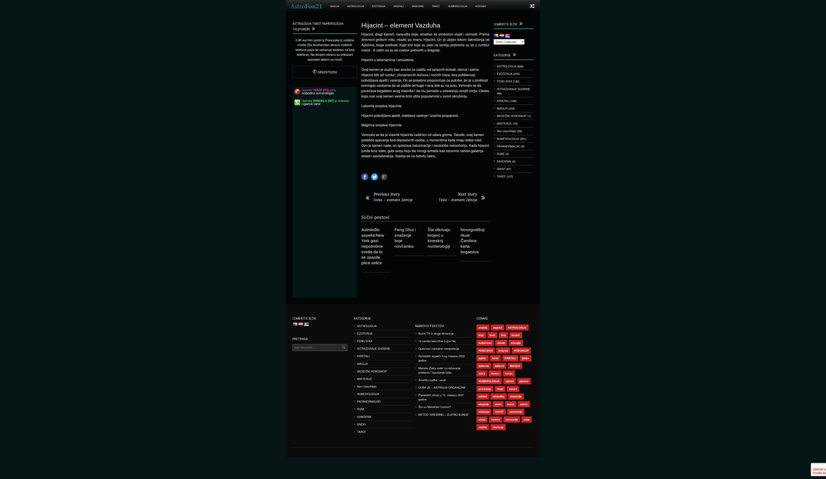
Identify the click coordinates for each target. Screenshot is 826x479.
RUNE (501, 154)
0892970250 (325, 72)
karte (495, 358)
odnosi (509, 381)
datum (501, 343)
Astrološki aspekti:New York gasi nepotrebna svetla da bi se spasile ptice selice (372, 246)
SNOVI (501, 169)
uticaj (482, 419)
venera (495, 419)
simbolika (498, 396)
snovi (498, 404)
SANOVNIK (418, 6)
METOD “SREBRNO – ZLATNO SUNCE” (443, 415)
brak (492, 335)
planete (524, 381)
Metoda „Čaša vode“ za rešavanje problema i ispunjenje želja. (439, 370)
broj (503, 335)
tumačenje (515, 412)
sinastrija (516, 396)
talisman (484, 412)
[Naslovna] (306, 6)
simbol (483, 396)
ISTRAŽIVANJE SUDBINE (513, 89)
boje (481, 335)
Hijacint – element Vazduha (400, 25)
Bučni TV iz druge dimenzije (435, 333)
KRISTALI (398, 6)
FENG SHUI (504, 81)
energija (516, 343)
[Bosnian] (496, 36)
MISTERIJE (504, 123)
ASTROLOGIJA (355, 6)
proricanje (485, 389)
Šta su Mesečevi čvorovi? (434, 407)
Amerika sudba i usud (431, 380)
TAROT (436, 6)
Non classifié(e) (506, 131)
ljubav (525, 358)
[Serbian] (507, 36)
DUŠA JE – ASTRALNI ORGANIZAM (441, 387)
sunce (524, 404)
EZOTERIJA (378, 6)
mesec (495, 373)
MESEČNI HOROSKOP (512, 116)
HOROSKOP (521, 350)
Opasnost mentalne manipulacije (438, 348)
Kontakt (480, 6)
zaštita (483, 427)
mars (482, 373)
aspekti (497, 327)
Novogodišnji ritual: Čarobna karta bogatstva (473, 240)
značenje (498, 427)
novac (509, 373)
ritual (500, 389)
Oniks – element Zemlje (393, 199)
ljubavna (484, 366)
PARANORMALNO (508, 146)
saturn (513, 389)
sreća (510, 404)
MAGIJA (334, 6)
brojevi (516, 335)
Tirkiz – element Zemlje (457, 199)
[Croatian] (501, 36)
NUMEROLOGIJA (457, 6)
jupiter (482, 358)
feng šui (503, 350)
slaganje (484, 404)
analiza (483, 327)
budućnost (485, 343)
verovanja (511, 419)
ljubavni (499, 366)
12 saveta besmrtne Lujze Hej (437, 341)
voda (527, 419)
